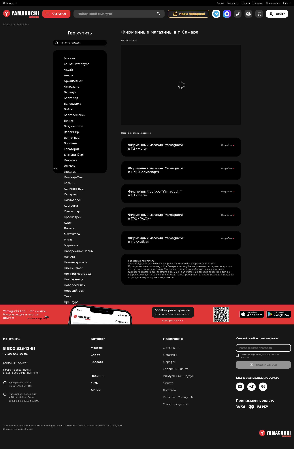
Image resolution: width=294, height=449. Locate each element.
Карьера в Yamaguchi (178, 397)
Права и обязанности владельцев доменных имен (21, 371)
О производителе (175, 404)
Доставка (258, 3)
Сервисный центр (175, 369)
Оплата (246, 3)
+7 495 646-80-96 (15, 354)
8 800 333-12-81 (19, 348)
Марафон (169, 362)
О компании (273, 3)
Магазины (233, 3)
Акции (220, 3)
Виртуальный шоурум (178, 376)
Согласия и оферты (15, 363)
